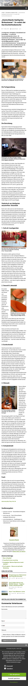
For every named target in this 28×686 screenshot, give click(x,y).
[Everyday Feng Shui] (14, 5)
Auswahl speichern (14, 678)
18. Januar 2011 (13, 593)
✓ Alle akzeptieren (14, 674)
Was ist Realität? (7, 558)
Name (3, 621)
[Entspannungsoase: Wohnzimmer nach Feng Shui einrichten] (5, 576)
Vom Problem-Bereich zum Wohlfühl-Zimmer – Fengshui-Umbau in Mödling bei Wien (16, 584)
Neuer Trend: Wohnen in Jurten (17, 591)
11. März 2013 (6, 28)
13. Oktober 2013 (13, 587)
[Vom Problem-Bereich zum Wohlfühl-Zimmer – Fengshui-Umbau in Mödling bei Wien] (5, 584)
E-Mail (3, 625)
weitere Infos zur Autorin (19, 551)
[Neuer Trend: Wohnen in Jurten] (5, 593)
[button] (26, 8)
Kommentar (4, 609)
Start (3, 12)
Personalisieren (14, 682)
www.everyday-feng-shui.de (9, 501)
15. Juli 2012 (12, 578)
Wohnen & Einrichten (11, 12)
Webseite (4, 630)
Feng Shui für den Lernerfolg (10, 560)
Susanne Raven (14, 28)
